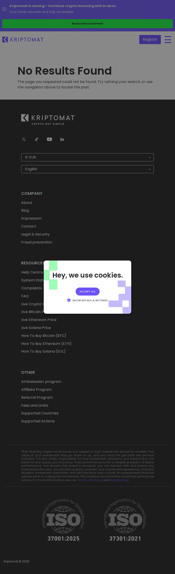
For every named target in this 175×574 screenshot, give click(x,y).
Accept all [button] (88, 291)
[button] (87, 300)
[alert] (87, 287)
